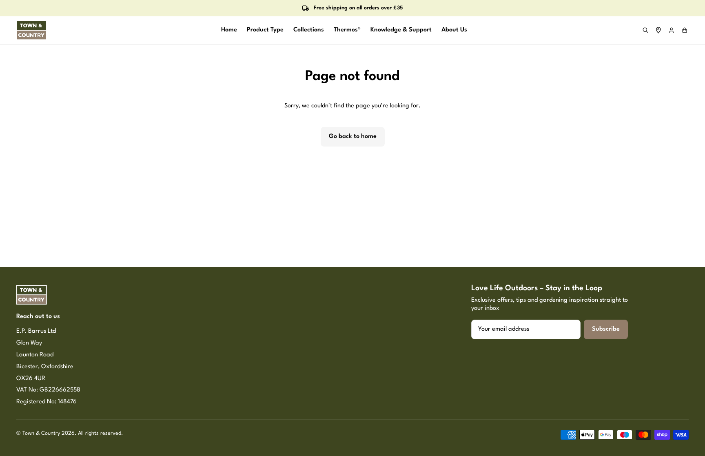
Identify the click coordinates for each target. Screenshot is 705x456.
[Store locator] (658, 30)
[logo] (31, 30)
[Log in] (671, 30)
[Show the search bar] (645, 30)
